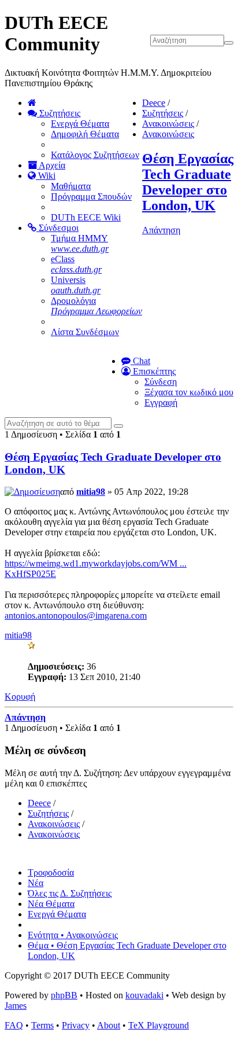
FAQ (14, 1025)
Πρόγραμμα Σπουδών (91, 196)
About (108, 1025)
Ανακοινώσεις (168, 123)
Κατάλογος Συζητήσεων (95, 155)
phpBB (64, 995)
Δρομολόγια (96, 306)
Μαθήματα (71, 186)
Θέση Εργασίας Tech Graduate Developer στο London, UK (187, 182)
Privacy (76, 1025)
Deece (153, 103)
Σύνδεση (160, 382)
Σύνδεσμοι (57, 228)
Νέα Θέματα (51, 904)
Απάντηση (161, 230)
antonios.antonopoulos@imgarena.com (76, 615)
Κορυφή (20, 696)
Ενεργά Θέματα (80, 123)
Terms (42, 1025)
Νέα (35, 883)
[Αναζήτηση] (118, 426)
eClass (76, 264)
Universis (76, 285)
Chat (140, 361)
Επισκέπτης (153, 371)
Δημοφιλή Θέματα (85, 134)
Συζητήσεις (58, 113)
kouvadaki (144, 995)
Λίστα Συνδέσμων (85, 332)
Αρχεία (51, 165)
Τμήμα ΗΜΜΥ (80, 243)
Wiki (45, 176)
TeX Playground (158, 1025)
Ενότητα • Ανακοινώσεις (73, 935)
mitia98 (90, 492)
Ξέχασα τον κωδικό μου (188, 392)
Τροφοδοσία (51, 872)
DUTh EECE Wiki (86, 217)
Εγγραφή (160, 402)
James (16, 1005)
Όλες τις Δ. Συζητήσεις (69, 893)
